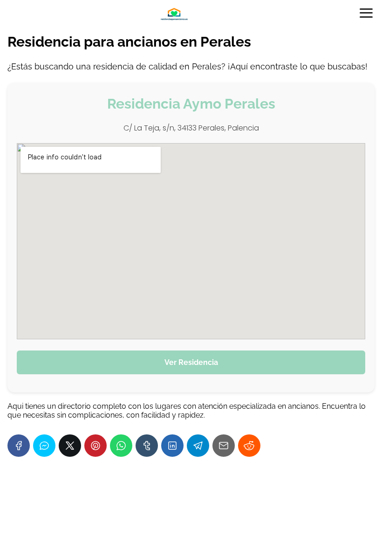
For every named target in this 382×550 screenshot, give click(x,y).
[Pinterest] (95, 445)
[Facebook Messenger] (44, 445)
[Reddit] (249, 445)
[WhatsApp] (121, 445)
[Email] (223, 445)
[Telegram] (198, 445)
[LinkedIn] (172, 445)
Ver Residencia (191, 362)
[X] (70, 445)
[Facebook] (18, 445)
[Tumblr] (147, 445)
